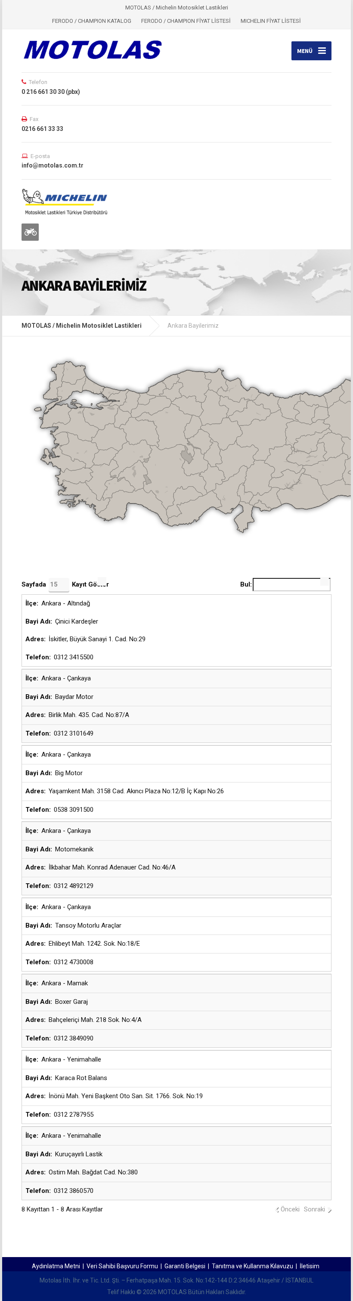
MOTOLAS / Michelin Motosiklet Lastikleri (82, 325)
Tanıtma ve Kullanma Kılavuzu (252, 1266)
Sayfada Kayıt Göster (65, 584)
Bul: (246, 584)
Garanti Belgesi (184, 1266)
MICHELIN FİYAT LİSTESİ (271, 21)
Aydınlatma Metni (56, 1266)
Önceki (290, 1209)
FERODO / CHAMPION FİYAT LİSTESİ (186, 21)
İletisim (309, 1266)
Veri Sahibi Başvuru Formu (122, 1266)
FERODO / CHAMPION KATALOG (91, 21)
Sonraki (314, 1209)
